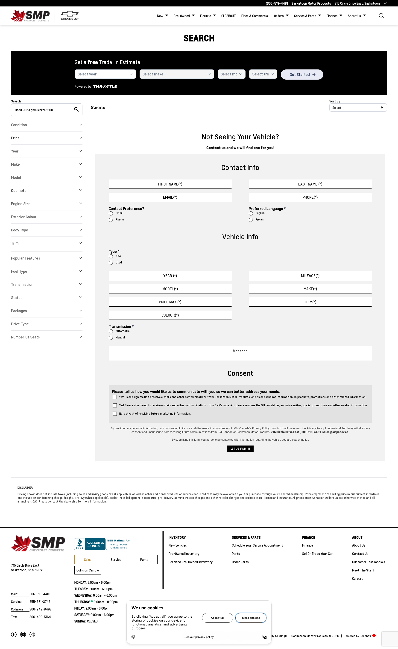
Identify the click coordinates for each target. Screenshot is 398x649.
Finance (332, 16)
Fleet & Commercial (255, 16)
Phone (120, 219)
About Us (354, 16)
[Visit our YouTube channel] (23, 634)
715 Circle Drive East (25, 565)
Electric (205, 16)
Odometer (19, 190)
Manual (120, 337)
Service (116, 559)
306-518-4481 (39, 594)
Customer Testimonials (368, 562)
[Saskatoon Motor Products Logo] (30, 15)
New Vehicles (178, 545)
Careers (357, 578)
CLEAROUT (228, 16)
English (260, 213)
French (260, 219)
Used (119, 262)
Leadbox (366, 636)
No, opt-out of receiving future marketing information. (155, 413)
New (160, 16)
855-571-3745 (39, 601)
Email (119, 213)
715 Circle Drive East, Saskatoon (357, 3)
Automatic (122, 331)
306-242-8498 (40, 609)
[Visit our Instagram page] (32, 634)
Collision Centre (87, 570)
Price (15, 137)
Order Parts (240, 562)
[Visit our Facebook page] (14, 634)
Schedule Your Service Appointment (257, 545)
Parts (144, 559)
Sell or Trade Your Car (317, 553)
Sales (87, 559)
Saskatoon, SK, (21, 570)
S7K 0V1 (37, 570)
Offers (279, 16)
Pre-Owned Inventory (184, 553)
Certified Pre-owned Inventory (191, 562)
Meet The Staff (363, 570)
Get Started (300, 74)
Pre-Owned (182, 16)
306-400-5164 (40, 617)
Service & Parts (305, 16)
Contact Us (360, 553)
